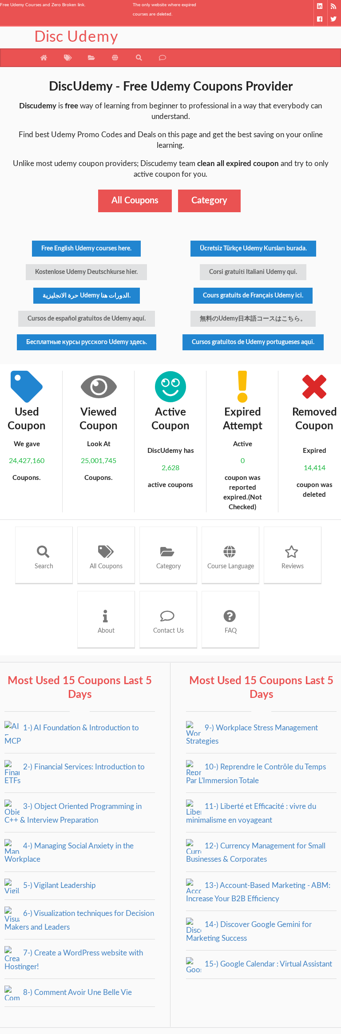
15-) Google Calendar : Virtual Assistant (267, 964)
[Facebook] (320, 19)
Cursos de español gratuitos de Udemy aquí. (87, 319)
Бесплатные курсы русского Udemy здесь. (86, 342)
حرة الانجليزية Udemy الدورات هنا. (87, 296)
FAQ (231, 631)
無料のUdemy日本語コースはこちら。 (253, 319)
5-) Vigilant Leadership (58, 885)
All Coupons (135, 200)
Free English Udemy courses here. (86, 249)
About (106, 631)
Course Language (230, 566)
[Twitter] (334, 19)
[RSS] (334, 6)
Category (209, 200)
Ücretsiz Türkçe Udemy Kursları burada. (253, 249)
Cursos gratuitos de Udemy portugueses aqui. (253, 342)
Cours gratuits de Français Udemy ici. (253, 296)
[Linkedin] (320, 6)
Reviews (293, 566)
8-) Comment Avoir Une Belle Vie (76, 992)
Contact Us (168, 631)
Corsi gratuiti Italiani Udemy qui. (253, 272)
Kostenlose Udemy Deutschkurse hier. (86, 272)
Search (44, 566)
